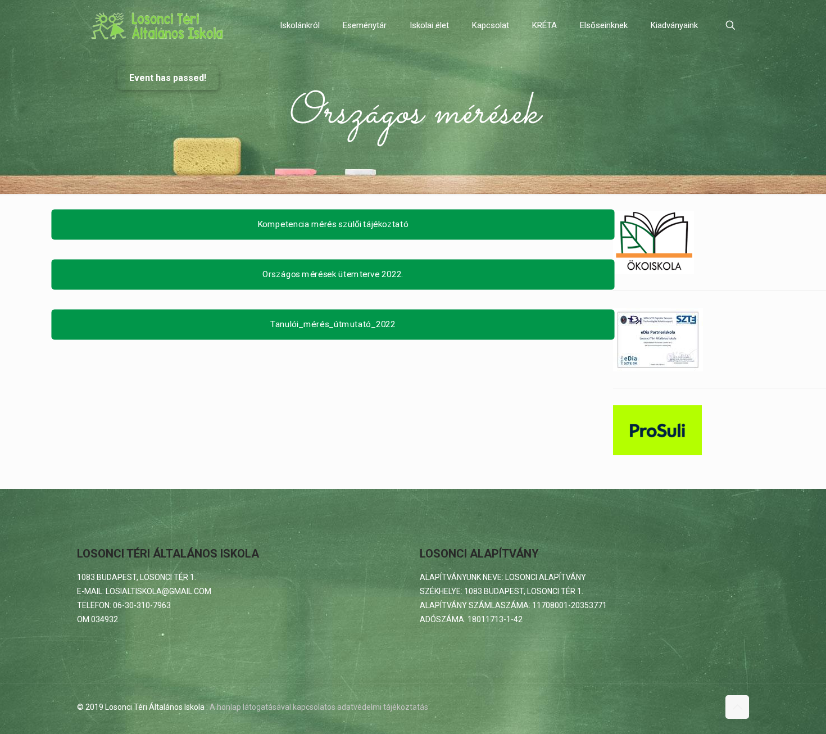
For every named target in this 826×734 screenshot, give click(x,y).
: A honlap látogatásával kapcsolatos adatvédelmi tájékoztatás (317, 707)
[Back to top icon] (737, 707)
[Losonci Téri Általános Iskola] (158, 25)
